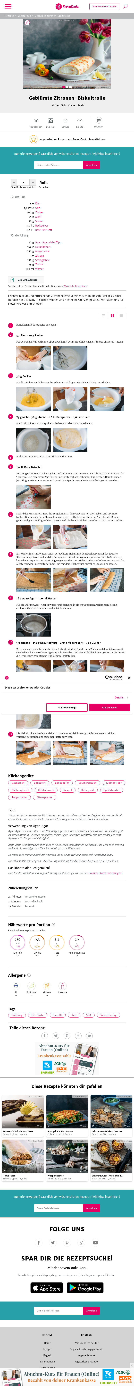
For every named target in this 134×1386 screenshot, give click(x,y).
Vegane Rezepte (86, 1355)
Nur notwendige (67, 707)
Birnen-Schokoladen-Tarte (18, 1131)
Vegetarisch (24, 15)
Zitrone (39, 255)
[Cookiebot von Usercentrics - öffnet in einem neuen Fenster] (107, 677)
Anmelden (91, 165)
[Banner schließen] (129, 678)
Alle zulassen (109, 707)
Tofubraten (9, 1175)
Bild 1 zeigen (63, 87)
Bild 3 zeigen (70, 87)
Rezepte (9, 15)
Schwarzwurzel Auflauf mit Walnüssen (106, 1175)
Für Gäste (38, 1015)
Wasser (39, 268)
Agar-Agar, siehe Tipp (48, 242)
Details (119, 697)
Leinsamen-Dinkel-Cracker (107, 1131)
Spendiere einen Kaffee (104, 6)
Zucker (39, 212)
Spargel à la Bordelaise (60, 1131)
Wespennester (56, 1175)
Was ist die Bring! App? (75, 286)
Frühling (17, 1015)
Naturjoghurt (42, 246)
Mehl (38, 216)
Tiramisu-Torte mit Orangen (104, 873)
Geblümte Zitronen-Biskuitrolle (52, 15)
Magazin (47, 1355)
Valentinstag (108, 1015)
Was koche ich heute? (87, 1343)
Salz (37, 208)
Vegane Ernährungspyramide (86, 1349)
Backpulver (41, 225)
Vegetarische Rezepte (87, 1361)
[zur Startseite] (67, 6)
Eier (37, 203)
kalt (74, 1015)
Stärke (39, 221)
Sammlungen (47, 1361)
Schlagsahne (42, 260)
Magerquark (42, 251)
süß (88, 1015)
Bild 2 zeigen (67, 87)
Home (47, 1343)
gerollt (57, 1015)
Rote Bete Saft (43, 230)
